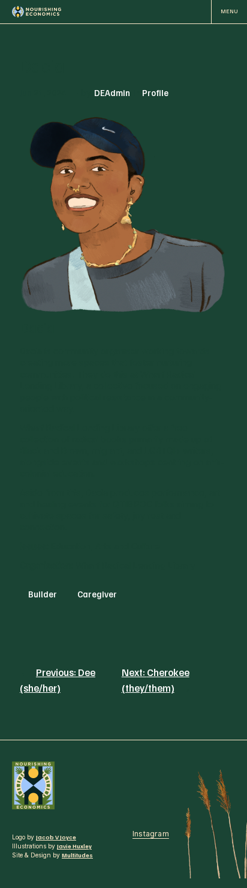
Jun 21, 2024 (43, 92)
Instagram (150, 833)
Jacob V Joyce (56, 837)
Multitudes (77, 855)
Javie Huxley (74, 846)
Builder (42, 593)
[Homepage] (36, 12)
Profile (155, 92)
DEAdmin (112, 92)
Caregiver (97, 593)
